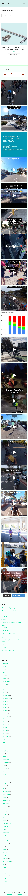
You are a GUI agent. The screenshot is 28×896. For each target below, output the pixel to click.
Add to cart (14, 54)
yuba (4, 884)
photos (4, 835)
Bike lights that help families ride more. (10, 610)
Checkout (3, 619)
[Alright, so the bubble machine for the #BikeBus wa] (14, 452)
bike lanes (5, 701)
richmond (5, 849)
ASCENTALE (6, 3)
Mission (3, 625)
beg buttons (5, 675)
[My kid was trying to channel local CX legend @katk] (14, 195)
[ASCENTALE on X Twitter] (17, 74)
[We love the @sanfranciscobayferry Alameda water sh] (14, 554)
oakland (4, 820)
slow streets (5, 858)
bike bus (4, 687)
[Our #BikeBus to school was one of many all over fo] (14, 400)
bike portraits (6, 719)
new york (5, 812)
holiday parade (6, 782)
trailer (4, 870)
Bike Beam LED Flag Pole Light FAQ (9, 608)
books (4, 742)
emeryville (5, 768)
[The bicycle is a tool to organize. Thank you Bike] (14, 169)
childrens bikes (6, 759)
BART (4, 672)
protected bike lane (7, 841)
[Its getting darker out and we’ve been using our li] (14, 375)
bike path (5, 713)
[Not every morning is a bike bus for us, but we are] (14, 503)
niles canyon (5, 817)
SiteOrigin (20, 894)
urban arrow (5, 875)
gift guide (5, 777)
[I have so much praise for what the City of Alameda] (14, 118)
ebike (4, 765)
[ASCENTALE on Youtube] (22, 74)
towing (4, 867)
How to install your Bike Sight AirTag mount (11, 622)
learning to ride (6, 794)
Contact (5, 627)
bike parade (5, 710)
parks (4, 829)
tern (3, 864)
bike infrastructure (7, 698)
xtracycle (5, 881)
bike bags (5, 684)
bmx (4, 739)
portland (5, 838)
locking (4, 797)
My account (4, 637)
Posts (2, 644)
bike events (5, 690)
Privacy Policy (6, 630)
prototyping (5, 843)
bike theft (5, 733)
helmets (4, 780)
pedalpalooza (6, 832)
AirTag (4, 666)
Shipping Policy (6, 616)
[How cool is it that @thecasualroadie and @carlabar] (14, 298)
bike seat (5, 727)
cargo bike (5, 745)
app (3, 669)
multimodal (5, 806)
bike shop (5, 730)
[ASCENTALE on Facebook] (11, 74)
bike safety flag (6, 724)
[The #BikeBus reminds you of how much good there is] (14, 92)
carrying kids (6, 748)
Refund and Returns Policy (9, 633)
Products (3, 647)
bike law (4, 704)
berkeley (4, 678)
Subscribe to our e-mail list (7, 650)
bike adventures (6, 681)
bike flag (5, 692)
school (4, 855)
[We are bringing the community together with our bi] (14, 246)
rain (3, 846)
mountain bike (6, 803)
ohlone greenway (7, 823)
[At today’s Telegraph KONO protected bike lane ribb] (14, 349)
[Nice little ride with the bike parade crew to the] (14, 426)
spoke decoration (7, 861)
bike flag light (6, 695)
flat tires (4, 771)
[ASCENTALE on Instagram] (5, 74)
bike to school (6, 736)
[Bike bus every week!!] (14, 580)
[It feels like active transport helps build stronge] (14, 144)
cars (4, 753)
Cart (2, 613)
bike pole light (6, 716)
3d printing (5, 663)
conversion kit (6, 762)
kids (3, 788)
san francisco (6, 852)
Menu (24, 3)
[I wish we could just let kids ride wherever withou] (14, 529)
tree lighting (5, 873)
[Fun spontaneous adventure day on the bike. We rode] (14, 272)
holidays (4, 785)
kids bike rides (6, 791)
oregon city (5, 826)
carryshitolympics (7, 751)
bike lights (5, 707)
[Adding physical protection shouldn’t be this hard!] (14, 221)
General (4, 774)
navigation (5, 809)
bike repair (5, 721)
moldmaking (6, 800)
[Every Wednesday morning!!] (14, 477)
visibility (4, 878)
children (4, 756)
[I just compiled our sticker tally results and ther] (14, 323)
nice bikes (5, 814)
